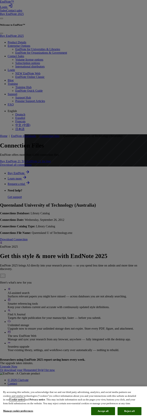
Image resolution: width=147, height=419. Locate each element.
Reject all (129, 411)
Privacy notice (37, 399)
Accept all (103, 411)
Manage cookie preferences (18, 410)
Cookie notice (17, 399)
